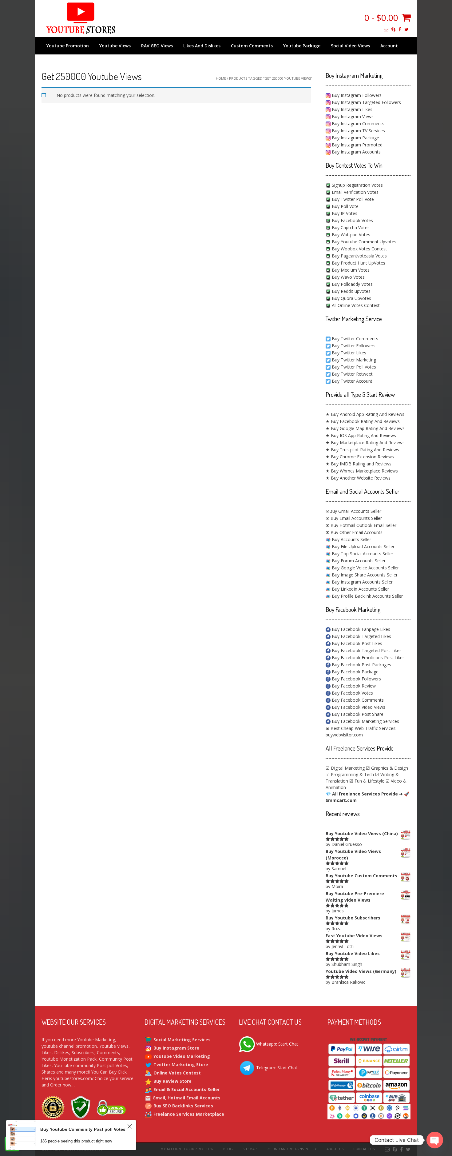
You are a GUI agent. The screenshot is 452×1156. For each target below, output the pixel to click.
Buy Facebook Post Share (357, 714)
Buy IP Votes (344, 213)
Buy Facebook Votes (352, 220)
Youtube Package (301, 46)
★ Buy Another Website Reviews (358, 478)
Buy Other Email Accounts (356, 532)
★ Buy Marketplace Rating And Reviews (365, 442)
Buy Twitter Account (352, 381)
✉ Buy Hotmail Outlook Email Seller (361, 525)
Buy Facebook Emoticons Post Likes (368, 657)
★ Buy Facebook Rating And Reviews (363, 421)
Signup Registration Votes (357, 185)
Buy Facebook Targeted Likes (361, 636)
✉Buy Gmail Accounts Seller (353, 511)
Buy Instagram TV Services (358, 131)
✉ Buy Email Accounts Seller (354, 518)
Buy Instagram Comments (357, 123)
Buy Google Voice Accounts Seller (365, 568)
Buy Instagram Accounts (356, 152)
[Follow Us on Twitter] (406, 29)
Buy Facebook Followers (356, 679)
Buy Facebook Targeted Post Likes (366, 650)
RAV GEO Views (157, 46)
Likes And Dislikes (201, 46)
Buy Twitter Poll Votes (354, 367)
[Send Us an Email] (386, 29)
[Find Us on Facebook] (399, 29)
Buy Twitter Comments (355, 338)
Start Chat (288, 1044)
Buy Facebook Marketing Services (365, 721)
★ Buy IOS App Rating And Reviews (361, 435)
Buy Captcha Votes (350, 227)
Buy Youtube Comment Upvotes (363, 242)
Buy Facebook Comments (357, 700)
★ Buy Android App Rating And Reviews (365, 414)
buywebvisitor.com (344, 735)
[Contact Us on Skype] (393, 29)
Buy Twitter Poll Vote (352, 199)
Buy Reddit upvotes (351, 291)
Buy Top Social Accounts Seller (362, 553)
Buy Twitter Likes (349, 353)
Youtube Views (115, 46)
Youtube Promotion (67, 46)
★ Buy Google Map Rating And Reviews (365, 428)
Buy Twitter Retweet (352, 374)
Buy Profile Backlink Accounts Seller (367, 596)
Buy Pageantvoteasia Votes (359, 256)
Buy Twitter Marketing (354, 360)
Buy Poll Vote (345, 206)
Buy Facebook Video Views (358, 707)
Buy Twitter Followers (353, 346)
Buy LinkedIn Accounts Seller (360, 589)
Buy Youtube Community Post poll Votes (82, 1129)
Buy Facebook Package (355, 672)
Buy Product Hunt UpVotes (358, 263)
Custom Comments (252, 46)
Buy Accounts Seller (351, 539)
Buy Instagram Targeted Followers (366, 102)
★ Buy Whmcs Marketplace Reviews (362, 471)
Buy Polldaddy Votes (352, 284)
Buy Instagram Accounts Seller (362, 582)
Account (389, 46)
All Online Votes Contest (355, 305)
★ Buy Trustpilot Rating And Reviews (362, 449)
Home (221, 78)
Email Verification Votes (355, 192)
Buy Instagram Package (355, 138)
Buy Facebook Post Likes (356, 643)
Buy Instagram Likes (351, 109)
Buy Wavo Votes (348, 277)
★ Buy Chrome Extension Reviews (360, 457)
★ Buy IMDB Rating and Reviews (358, 464)
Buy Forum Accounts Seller (358, 561)
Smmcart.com (341, 800)
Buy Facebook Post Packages (361, 665)
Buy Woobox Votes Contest (359, 249)
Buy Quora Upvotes (351, 298)
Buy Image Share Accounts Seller (364, 575)
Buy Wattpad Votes (350, 234)
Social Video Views (350, 46)
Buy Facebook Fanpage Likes (360, 629)
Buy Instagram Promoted (357, 145)
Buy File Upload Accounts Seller (363, 546)
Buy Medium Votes (350, 270)
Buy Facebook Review (353, 686)
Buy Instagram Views (352, 116)
